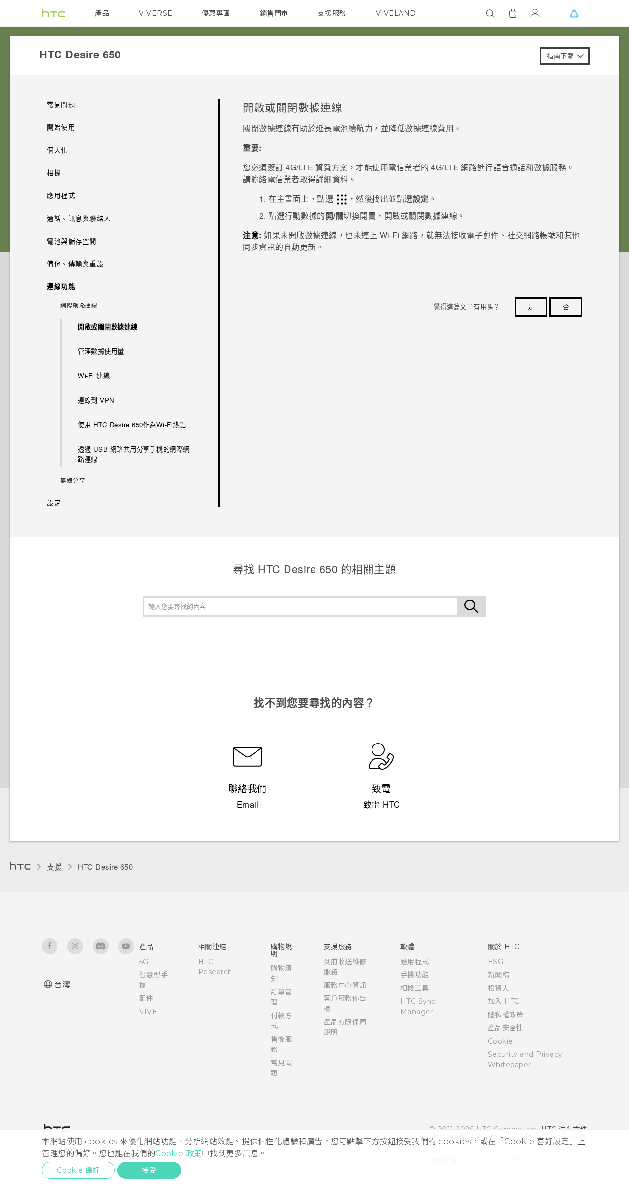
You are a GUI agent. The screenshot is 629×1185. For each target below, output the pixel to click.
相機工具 (414, 988)
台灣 (62, 984)
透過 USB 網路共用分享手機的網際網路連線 (134, 454)
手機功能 (414, 974)
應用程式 (414, 961)
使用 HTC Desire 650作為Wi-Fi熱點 (132, 424)
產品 (102, 13)
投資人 (499, 988)
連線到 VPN (96, 400)
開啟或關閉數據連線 (108, 326)
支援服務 (332, 13)
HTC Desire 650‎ (105, 866)
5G (143, 961)
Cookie (500, 1041)
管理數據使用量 (101, 351)
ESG (496, 961)
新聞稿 (499, 974)
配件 (146, 998)
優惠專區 (216, 13)
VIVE (148, 1011)
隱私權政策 (506, 1014)
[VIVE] (574, 13)
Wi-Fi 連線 (94, 375)
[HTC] (53, 13)
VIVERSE (155, 13)
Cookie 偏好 (78, 1170)
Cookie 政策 (178, 1153)
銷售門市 (274, 13)
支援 (54, 866)
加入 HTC (504, 1001)
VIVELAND (396, 13)
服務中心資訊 (345, 985)
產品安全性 (506, 1027)
